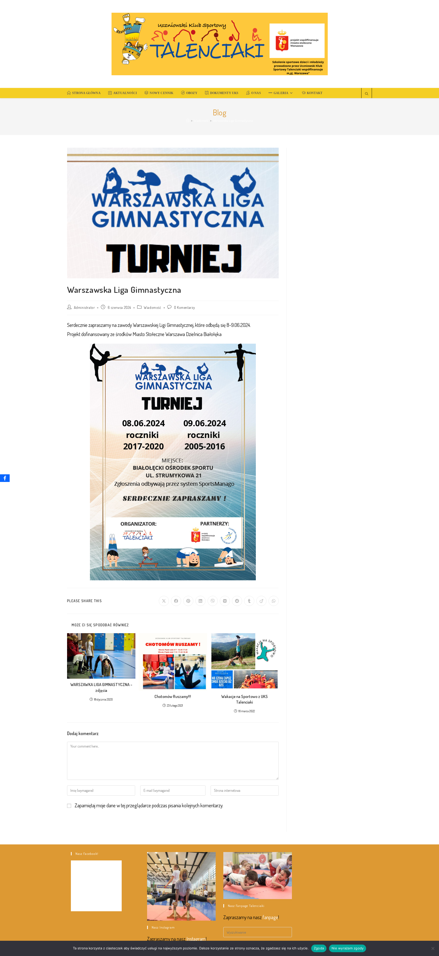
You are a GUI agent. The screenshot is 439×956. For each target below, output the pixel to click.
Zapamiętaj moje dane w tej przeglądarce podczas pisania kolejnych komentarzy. (149, 805)
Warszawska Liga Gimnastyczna (233, 120)
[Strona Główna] (188, 120)
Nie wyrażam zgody (348, 948)
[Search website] (366, 94)
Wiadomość (152, 307)
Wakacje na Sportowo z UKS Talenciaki (244, 699)
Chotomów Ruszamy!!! (172, 696)
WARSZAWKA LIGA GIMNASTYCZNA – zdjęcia (101, 687)
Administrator (84, 307)
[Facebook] (5, 478)
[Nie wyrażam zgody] (432, 948)
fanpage (270, 917)
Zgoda (319, 948)
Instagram (196, 938)
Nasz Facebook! (86, 854)
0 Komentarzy (184, 307)
